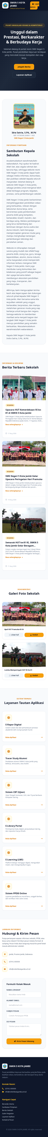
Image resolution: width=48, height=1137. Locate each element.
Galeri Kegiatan (8, 1113)
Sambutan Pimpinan (9, 1107)
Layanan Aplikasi (24, 75)
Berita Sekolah (7, 1110)
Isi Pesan (11, 1022)
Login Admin (34, 5)
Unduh (35, 635)
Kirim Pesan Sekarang (25, 1041)
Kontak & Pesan (8, 1120)
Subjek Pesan (13, 1011)
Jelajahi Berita (24, 67)
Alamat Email (13, 1000)
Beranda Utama (8, 1104)
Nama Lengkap (13, 990)
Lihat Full (15, 635)
